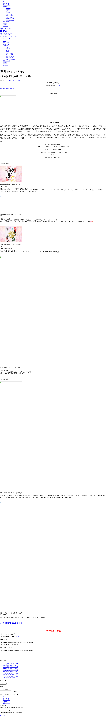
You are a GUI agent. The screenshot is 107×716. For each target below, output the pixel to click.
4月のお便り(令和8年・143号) (10, 676)
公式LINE (5, 26)
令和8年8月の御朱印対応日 (10, 665)
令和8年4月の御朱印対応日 (10, 677)
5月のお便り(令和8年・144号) (10, 673)
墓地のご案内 (6, 5)
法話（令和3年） (10, 14)
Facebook (5, 24)
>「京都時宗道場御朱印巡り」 (12, 623)
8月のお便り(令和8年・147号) (10, 664)
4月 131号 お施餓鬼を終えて (7, 88)
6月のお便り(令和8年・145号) (10, 670)
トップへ (2, 715)
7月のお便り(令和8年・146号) (10, 667)
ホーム (4, 1)
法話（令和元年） (10, 17)
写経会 (17, 636)
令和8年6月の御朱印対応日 (10, 671)
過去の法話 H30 (10, 18)
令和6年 (8, 9)
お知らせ (5, 6)
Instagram (5, 23)
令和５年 (8, 11)
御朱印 (19, 80)
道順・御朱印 (6, 21)
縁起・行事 (6, 3)
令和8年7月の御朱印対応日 (10, 668)
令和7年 (15, 80)
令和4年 (8, 12)
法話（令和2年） (10, 15)
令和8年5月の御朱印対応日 (10, 674)
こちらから (58, 85)
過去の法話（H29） (11, 20)
